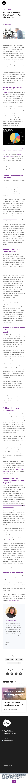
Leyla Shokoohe (7, 24)
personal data (14, 505)
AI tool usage (9, 540)
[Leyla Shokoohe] (11, 612)
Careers (5, 737)
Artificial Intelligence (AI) (14, 663)
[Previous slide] (20, 684)
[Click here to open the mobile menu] (25, 3)
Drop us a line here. (14, 600)
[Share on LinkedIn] (11, 673)
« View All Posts (7, 9)
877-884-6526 (12, 733)
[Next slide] (24, 684)
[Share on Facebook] (7, 673)
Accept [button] (14, 781)
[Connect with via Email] (6, 645)
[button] (22, 2)
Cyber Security (9, 659)
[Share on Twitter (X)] (16, 673)
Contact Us (6, 738)
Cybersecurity (6, 92)
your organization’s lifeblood (10, 219)
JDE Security (19, 659)
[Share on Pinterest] (20, 673)
